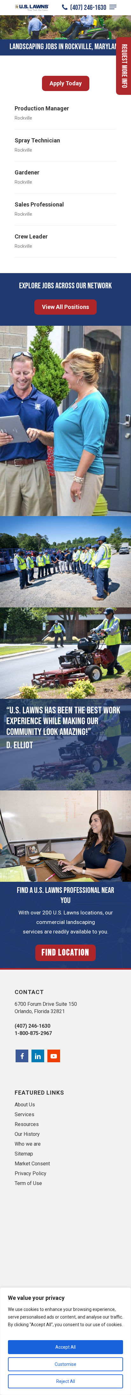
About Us (25, 1105)
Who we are (28, 1144)
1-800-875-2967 (33, 1033)
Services (24, 1114)
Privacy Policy (30, 1173)
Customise (65, 1364)
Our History (27, 1134)
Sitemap (24, 1154)
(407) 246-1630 (87, 7)
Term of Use (28, 1183)
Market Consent (32, 1164)
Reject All (65, 1381)
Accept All (65, 1347)
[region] (65, 1341)
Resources (27, 1124)
